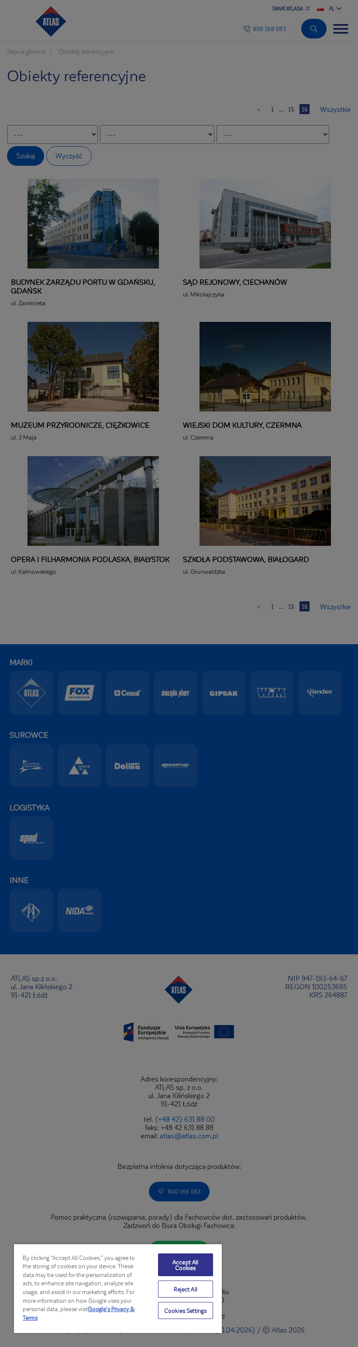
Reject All (185, 1289)
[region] (118, 1288)
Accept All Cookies (185, 1265)
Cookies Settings (185, 1310)
